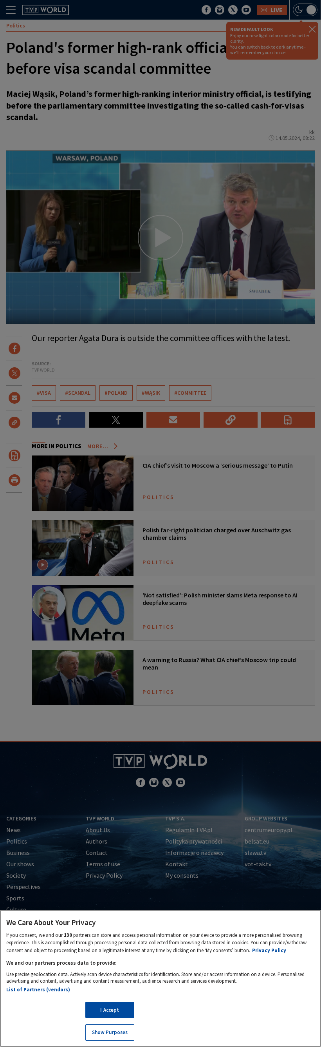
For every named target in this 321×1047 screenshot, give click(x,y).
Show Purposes (110, 1032)
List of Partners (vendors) (38, 989)
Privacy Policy (269, 950)
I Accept (109, 1010)
